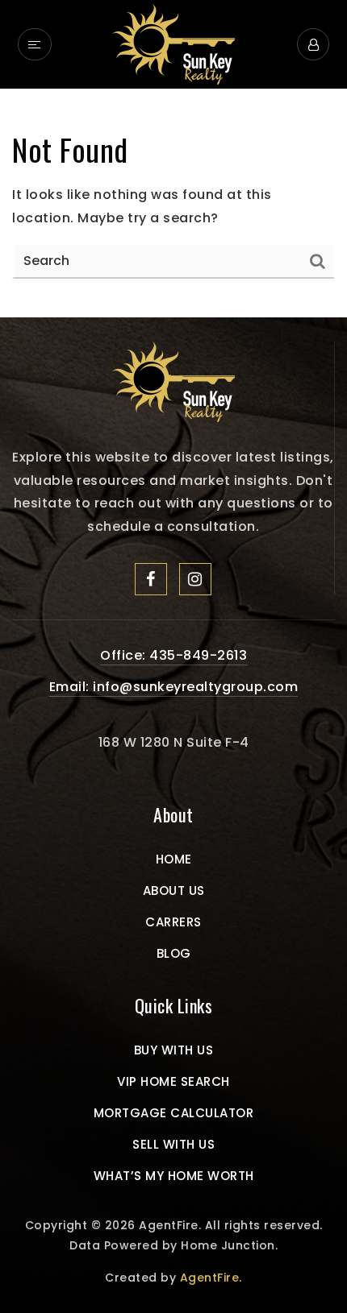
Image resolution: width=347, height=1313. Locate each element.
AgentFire (210, 1278)
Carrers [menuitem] (173, 921)
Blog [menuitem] (174, 953)
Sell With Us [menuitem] (173, 1144)
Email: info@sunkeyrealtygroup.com (174, 686)
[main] (173, 203)
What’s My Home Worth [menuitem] (174, 1175)
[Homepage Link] (173, 380)
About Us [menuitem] (174, 890)
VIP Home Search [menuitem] (173, 1081)
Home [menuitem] (174, 859)
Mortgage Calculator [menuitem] (174, 1112)
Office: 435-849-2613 (173, 655)
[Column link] (173, 44)
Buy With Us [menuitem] (174, 1050)
